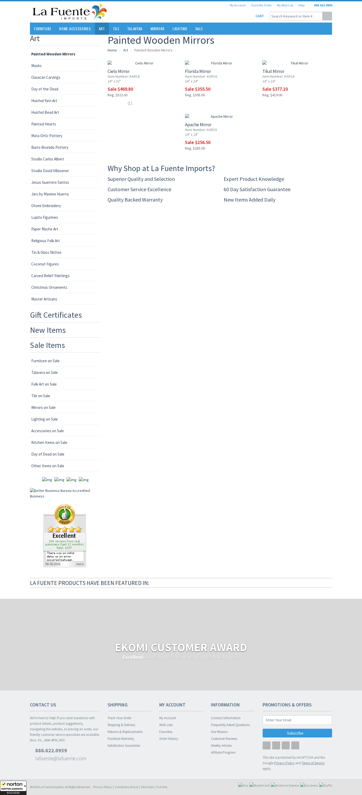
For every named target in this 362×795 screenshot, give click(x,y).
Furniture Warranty (121, 738)
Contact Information (226, 718)
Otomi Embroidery (46, 205)
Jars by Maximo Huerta (50, 193)
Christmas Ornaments (49, 287)
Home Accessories (75, 28)
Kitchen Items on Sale (49, 442)
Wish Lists (166, 725)
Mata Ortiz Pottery (46, 135)
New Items (48, 330)
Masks (36, 65)
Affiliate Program (223, 752)
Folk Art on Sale (44, 384)
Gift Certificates (56, 315)
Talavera (135, 28)
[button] (13, 788)
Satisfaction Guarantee (124, 745)
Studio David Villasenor (50, 170)
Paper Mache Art (44, 228)
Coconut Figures (45, 264)
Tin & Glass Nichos (46, 252)
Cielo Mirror (119, 71)
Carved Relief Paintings (50, 275)
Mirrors (158, 28)
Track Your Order (119, 718)
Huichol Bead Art (45, 112)
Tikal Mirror (273, 71)
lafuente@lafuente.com (60, 758)
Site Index (147, 787)
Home (112, 50)
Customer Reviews (224, 738)
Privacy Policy (102, 787)
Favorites (165, 732)
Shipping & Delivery (121, 725)
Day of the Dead (44, 88)
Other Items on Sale (47, 465)
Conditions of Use (126, 787)
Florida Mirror (198, 71)
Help (301, 5)
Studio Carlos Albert (47, 158)
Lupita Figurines (44, 217)
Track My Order (261, 5)
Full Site (162, 787)
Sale (199, 28)
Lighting (180, 28)
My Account (238, 5)
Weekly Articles (221, 745)
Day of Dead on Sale (47, 454)
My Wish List (285, 5)
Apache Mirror (198, 125)
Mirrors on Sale (43, 407)
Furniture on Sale (45, 360)
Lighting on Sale (44, 419)
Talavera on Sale (44, 372)
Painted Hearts (43, 123)
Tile (116, 28)
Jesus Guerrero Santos (50, 182)
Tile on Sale (40, 395)
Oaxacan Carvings (45, 77)
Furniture (42, 28)
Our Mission (219, 732)
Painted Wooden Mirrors (53, 53)
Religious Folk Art (45, 240)
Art (102, 28)
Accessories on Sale (47, 430)
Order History (168, 738)
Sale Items (47, 345)
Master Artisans (44, 299)
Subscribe (295, 733)
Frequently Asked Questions (230, 725)
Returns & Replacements (125, 732)
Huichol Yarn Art (44, 100)
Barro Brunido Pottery (49, 147)
